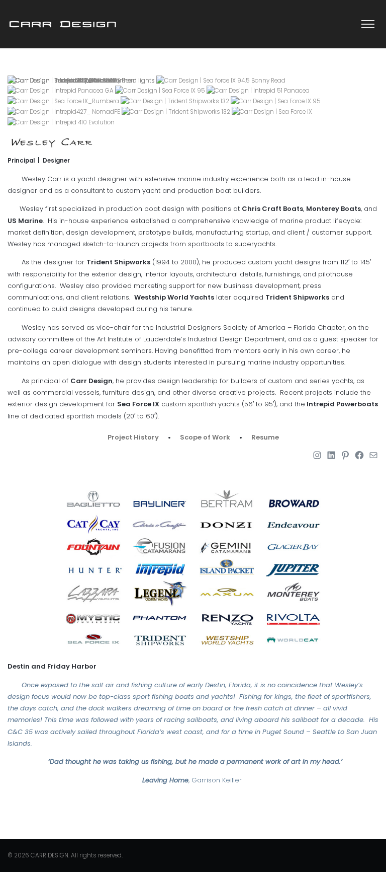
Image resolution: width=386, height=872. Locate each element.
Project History (133, 437)
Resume (265, 437)
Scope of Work (205, 437)
